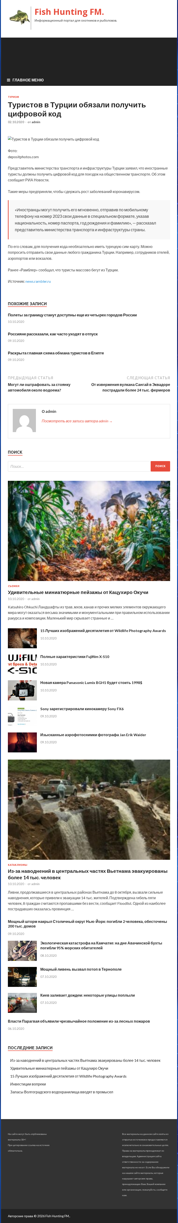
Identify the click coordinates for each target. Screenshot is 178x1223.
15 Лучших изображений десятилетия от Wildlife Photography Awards (103, 630)
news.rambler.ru (38, 281)
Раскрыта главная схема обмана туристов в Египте (56, 352)
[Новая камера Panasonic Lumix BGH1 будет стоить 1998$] (22, 699)
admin (36, 122)
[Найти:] (89, 466)
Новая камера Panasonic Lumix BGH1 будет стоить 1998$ (91, 682)
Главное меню (28, 80)
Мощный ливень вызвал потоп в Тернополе (81, 969)
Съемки (13, 586)
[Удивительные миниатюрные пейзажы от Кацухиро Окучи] (89, 582)
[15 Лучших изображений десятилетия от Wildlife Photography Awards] (22, 647)
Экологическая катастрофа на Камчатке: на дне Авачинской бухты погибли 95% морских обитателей (101, 945)
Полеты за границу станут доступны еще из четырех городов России (72, 314)
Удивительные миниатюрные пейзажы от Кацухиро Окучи (78, 592)
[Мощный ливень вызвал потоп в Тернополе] (22, 985)
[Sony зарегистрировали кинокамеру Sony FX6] (22, 725)
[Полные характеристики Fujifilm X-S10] (22, 673)
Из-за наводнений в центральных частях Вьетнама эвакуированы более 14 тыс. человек (85, 1060)
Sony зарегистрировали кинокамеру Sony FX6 (82, 708)
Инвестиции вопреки (28, 1084)
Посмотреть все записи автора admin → (77, 421)
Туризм (13, 97)
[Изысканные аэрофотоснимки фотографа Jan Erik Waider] (22, 751)
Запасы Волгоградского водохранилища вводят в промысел (61, 1092)
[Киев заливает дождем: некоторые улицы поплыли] (22, 1011)
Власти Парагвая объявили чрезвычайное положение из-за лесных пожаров (79, 1021)
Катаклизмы (17, 864)
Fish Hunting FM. (69, 11)
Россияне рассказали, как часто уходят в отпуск (53, 333)
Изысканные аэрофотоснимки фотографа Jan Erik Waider (93, 734)
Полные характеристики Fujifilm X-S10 (74, 656)
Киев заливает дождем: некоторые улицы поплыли (87, 995)
